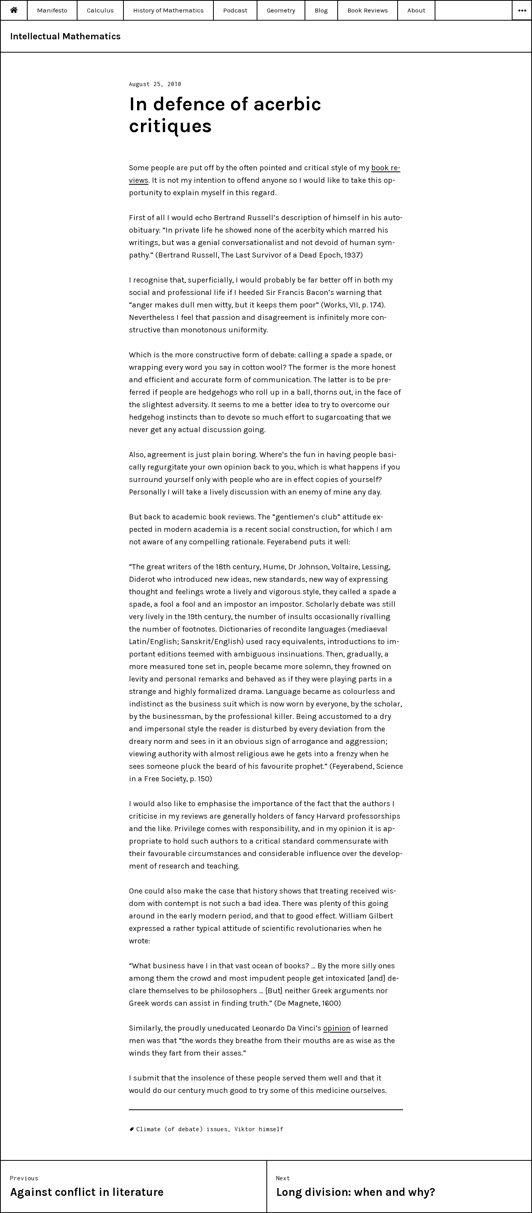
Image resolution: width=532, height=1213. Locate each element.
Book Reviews (367, 10)
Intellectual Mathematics (65, 36)
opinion (337, 1028)
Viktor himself (259, 1128)
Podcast (235, 10)
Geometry (281, 10)
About (416, 10)
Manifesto (52, 10)
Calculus (100, 10)
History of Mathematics (168, 10)
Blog (321, 10)
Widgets (522, 19)
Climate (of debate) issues (181, 1128)
